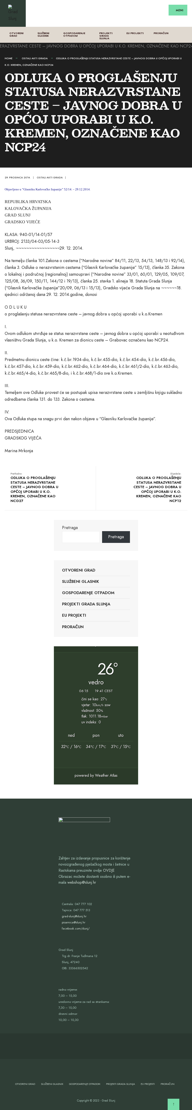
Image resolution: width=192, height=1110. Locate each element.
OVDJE (108, 870)
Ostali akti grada (35, 58)
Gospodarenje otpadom (74, 34)
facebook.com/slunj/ (76, 928)
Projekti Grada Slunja (105, 35)
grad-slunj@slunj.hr (74, 916)
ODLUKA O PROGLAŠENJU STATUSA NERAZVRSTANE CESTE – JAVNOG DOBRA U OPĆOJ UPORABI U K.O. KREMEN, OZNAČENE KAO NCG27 (34, 487)
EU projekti (135, 33)
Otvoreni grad (16, 34)
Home (8, 58)
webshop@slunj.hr (81, 882)
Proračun (161, 33)
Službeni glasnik (43, 34)
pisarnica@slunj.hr (73, 922)
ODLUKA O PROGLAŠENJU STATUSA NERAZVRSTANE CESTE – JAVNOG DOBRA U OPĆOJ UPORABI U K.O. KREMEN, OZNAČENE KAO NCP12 (157, 487)
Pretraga (70, 528)
